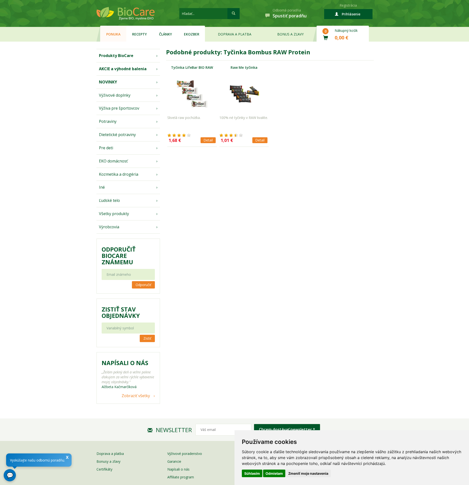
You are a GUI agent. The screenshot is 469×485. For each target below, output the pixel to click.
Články (165, 34)
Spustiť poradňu (290, 16)
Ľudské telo (109, 200)
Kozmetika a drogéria (118, 174)
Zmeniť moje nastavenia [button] (308, 473)
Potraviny (108, 121)
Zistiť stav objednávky (121, 312)
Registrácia (348, 5)
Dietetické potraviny (117, 134)
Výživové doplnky (114, 95)
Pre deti (106, 147)
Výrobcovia (109, 227)
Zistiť (147, 338)
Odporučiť (143, 284)
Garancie (174, 461)
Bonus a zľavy (290, 34)
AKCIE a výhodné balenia (123, 68)
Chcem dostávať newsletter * (287, 429)
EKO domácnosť (113, 161)
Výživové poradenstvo (184, 453)
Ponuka (113, 34)
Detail (208, 140)
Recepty (139, 34)
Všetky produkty (114, 213)
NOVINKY (108, 82)
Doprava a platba (234, 34)
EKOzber (191, 34)
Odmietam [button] (274, 473)
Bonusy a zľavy (108, 461)
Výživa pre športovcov (119, 108)
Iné (102, 187)
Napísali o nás (178, 469)
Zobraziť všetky (136, 395)
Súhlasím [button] (252, 473)
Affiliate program (180, 477)
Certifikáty (104, 469)
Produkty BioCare (116, 55)
